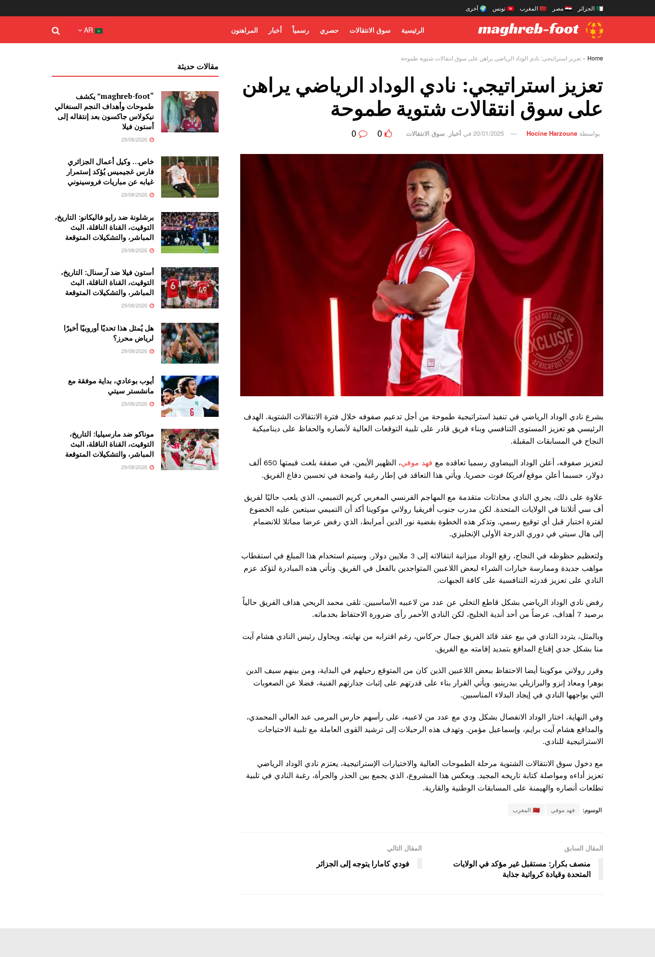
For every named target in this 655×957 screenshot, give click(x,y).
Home (595, 58)
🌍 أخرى (476, 8)
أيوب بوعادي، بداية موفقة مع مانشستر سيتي (111, 385)
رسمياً (300, 30)
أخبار (275, 30)
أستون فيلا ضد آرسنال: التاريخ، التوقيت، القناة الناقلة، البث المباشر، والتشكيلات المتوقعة (107, 282)
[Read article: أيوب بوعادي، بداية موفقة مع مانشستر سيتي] (190, 396)
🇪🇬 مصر (562, 8)
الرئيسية (412, 30)
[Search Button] (56, 30)
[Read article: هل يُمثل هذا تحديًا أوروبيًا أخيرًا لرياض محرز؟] (190, 343)
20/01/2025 (488, 133)
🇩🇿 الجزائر (590, 8)
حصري (329, 30)
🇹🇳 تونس (503, 8)
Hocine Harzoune (551, 133)
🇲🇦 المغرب (533, 8)
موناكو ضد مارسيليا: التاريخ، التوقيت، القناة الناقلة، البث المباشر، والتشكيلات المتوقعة (109, 444)
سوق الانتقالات (370, 30)
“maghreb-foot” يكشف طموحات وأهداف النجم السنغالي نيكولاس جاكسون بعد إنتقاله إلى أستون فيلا (104, 111)
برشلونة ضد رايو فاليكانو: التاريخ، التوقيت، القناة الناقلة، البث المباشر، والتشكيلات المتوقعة (104, 227)
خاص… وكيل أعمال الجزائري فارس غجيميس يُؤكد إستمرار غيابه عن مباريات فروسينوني (110, 171)
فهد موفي (417, 462)
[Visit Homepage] (540, 30)
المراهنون (244, 30)
